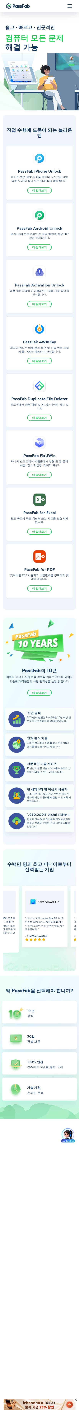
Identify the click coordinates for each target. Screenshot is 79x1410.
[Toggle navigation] (70, 6)
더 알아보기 (39, 190)
